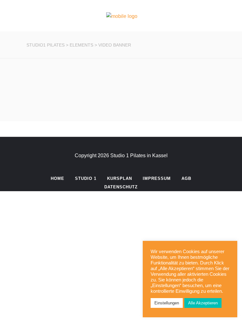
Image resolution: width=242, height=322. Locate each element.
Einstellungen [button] (166, 303)
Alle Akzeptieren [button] (203, 303)
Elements (81, 44)
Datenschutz (121, 187)
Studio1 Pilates (45, 44)
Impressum (157, 178)
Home (57, 178)
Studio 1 (85, 178)
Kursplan (119, 178)
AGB (186, 178)
